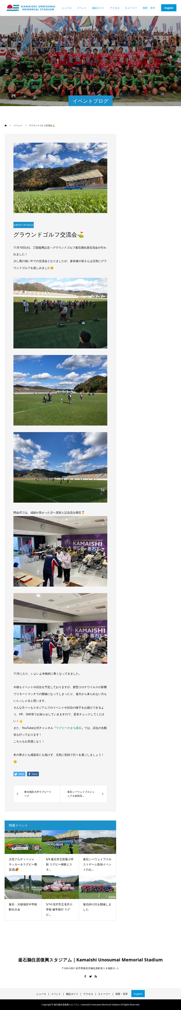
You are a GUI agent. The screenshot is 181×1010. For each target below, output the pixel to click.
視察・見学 (149, 8)
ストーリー (131, 8)
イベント (82, 8)
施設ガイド (98, 8)
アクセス (115, 8)
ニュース (67, 8)
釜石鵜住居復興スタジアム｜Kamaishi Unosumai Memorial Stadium (90, 960)
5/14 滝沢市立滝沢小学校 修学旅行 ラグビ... (59, 909)
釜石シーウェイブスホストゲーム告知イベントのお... (97, 864)
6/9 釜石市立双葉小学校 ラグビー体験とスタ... (60, 864)
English (168, 8)
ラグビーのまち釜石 (68, 728)
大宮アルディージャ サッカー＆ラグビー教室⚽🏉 (23, 864)
